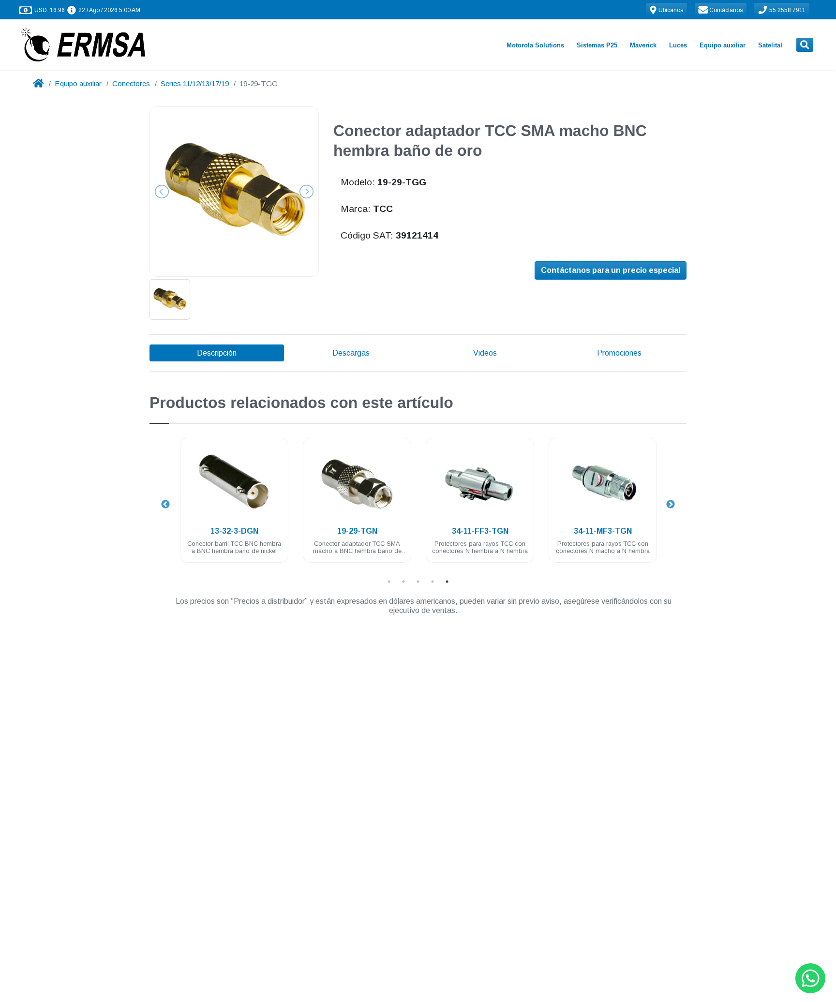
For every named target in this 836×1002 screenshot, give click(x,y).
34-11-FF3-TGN (480, 531)
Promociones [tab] (619, 353)
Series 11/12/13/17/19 (195, 83)
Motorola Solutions (535, 45)
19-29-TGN (357, 531)
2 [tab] (403, 581)
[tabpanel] (234, 506)
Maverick (643, 45)
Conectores (131, 83)
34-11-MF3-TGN (603, 531)
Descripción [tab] (217, 353)
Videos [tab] (485, 353)
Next (670, 504)
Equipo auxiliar (723, 45)
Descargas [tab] (351, 353)
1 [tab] (389, 581)
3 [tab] (418, 581)
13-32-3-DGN (234, 531)
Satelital (770, 45)
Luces (678, 45)
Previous (165, 504)
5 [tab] (447, 581)
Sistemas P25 (597, 45)
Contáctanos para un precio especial (610, 270)
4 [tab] (432, 581)
